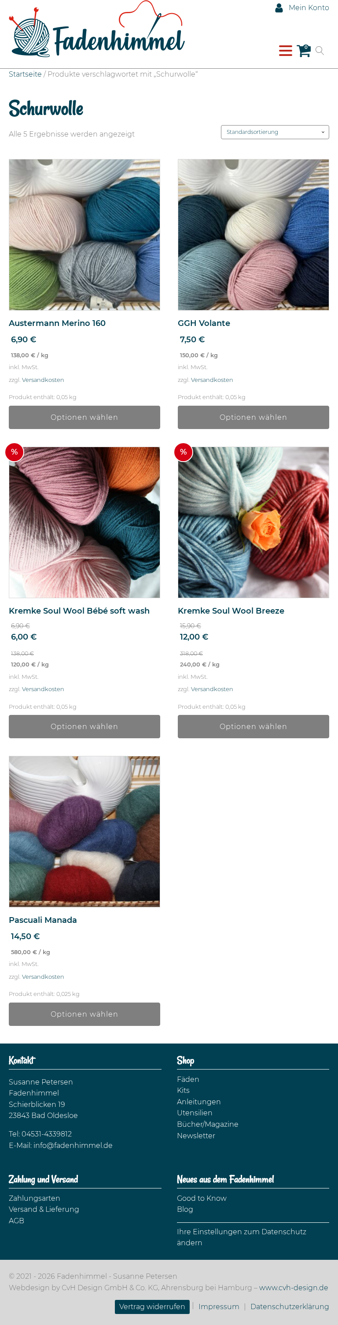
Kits (183, 1090)
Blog (185, 1209)
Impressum (218, 1307)
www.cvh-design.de (293, 1288)
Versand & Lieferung (44, 1209)
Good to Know (202, 1198)
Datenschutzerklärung (289, 1307)
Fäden (188, 1079)
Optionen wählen (84, 417)
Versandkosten (43, 380)
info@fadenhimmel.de (73, 1145)
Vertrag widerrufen (152, 1307)
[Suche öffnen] (320, 51)
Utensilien (195, 1113)
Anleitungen (199, 1102)
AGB (16, 1221)
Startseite (25, 74)
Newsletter (196, 1136)
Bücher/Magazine (208, 1124)
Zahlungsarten (34, 1198)
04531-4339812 (47, 1134)
